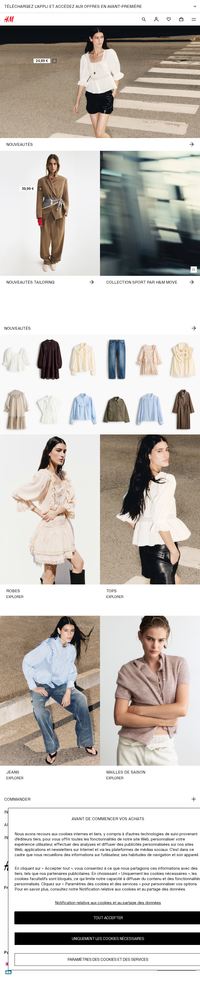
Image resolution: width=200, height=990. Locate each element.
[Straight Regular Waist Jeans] (116, 359)
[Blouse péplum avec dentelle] (16, 359)
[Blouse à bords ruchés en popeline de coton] (83, 409)
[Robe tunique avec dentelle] (50, 359)
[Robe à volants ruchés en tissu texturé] (16, 409)
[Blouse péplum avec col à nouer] (50, 409)
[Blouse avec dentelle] (150, 409)
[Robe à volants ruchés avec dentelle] (150, 359)
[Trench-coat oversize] (183, 409)
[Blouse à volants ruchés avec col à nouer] (83, 359)
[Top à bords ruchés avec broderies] (183, 359)
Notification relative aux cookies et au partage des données (108, 902)
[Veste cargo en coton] (116, 409)
